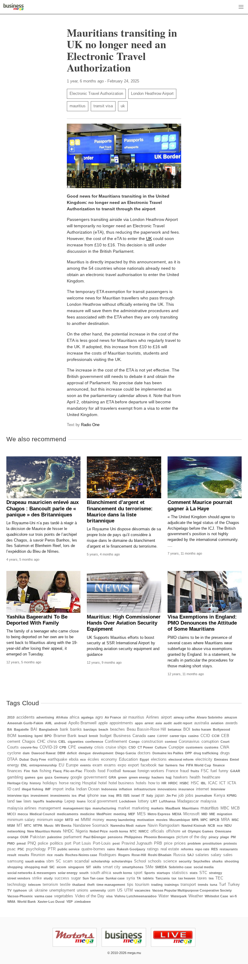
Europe (72, 765)
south (84, 873)
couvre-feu (29, 747)
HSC (195, 783)
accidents (25, 717)
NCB (211, 825)
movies (162, 820)
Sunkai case (115, 878)
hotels (141, 783)
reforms (187, 849)
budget (106, 736)
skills (97, 867)
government (95, 777)
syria (130, 878)
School (140, 861)
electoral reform (181, 759)
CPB (62, 747)
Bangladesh (48, 729)
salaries (202, 855)
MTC (27, 825)
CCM (215, 736)
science (170, 861)
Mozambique (179, 820)
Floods (90, 771)
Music (49, 825)
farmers (171, 765)
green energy (139, 777)
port (68, 843)
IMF (48, 789)
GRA (112, 777)
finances (14, 771)
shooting (231, 861)
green (122, 777)
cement (13, 741)
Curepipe (176, 747)
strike (37, 878)
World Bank (26, 901)
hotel (102, 783)
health (195, 777)
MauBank (172, 808)
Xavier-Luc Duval (51, 901)
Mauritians (190, 808)
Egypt (144, 759)
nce (220, 825)
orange (12, 837)
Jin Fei (171, 795)
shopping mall (35, 867)
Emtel (234, 759)
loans (81, 801)
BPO (48, 736)
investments (60, 795)
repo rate (202, 849)
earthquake (57, 759)
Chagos (28, 741)
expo (122, 765)
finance (219, 765)
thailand (78, 884)
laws (27, 801)
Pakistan (37, 837)
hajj (168, 777)
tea (211, 878)
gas (40, 777)
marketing (140, 808)
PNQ (32, 843)
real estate (170, 849)
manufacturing (104, 808)
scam (68, 861)
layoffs (38, 801)
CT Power (145, 747)
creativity (85, 747)
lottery (143, 801)
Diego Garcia (125, 753)
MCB (235, 808)
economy (109, 759)
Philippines (133, 837)
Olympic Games (200, 831)
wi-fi (233, 896)
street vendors (18, 878)
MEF (131, 814)
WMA (11, 901)
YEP (69, 901)
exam (97, 765)
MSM (11, 825)
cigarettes (75, 741)
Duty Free (38, 759)
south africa (100, 873)
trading (157, 884)
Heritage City (17, 783)
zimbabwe (82, 901)
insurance (186, 789)
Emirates (221, 759)
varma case (43, 896)
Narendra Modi (122, 825)
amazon (230, 717)
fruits (195, 771)
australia (201, 723)
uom (111, 890)
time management (110, 884)
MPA (195, 820)
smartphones (132, 867)
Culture (161, 747)
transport (188, 884)
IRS (119, 795)
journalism (203, 795)
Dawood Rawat (43, 753)
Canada (139, 736)
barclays (90, 729)
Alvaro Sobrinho (210, 717)
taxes (202, 878)
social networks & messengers (31, 873)
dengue (85, 753)
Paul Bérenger (94, 837)
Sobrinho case (180, 867)
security (185, 861)
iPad (81, 795)
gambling (15, 777)
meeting (119, 814)
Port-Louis (102, 843)
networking (16, 831)
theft (91, 884)
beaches (117, 729)
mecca (23, 814)
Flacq (57, 771)
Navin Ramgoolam (164, 825)
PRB (158, 843)
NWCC (144, 831)
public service (68, 849)
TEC (219, 878)
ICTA (231, 783)
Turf (222, 884)
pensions (115, 837)
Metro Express (159, 814)
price (168, 843)
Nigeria (82, 831)
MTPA (37, 825)
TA (139, 878)
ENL (24, 765)
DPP (188, 753)
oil (184, 831)
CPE (72, 747)
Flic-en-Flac (73, 771)
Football (114, 771)
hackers (158, 777)
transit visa (103, 106)
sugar (76, 878)
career (162, 736)
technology (16, 884)
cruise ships (116, 747)
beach (103, 729)
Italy (149, 795)
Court (225, 741)
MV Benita (63, 825)
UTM (128, 890)
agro (99, 717)
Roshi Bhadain (159, 855)
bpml (38, 736)
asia (158, 723)
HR (164, 783)
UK (149, 238)
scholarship (100, 861)
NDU (228, 825)
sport (138, 873)
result (11, 855)
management (49, 808)
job (181, 795)
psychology (36, 849)
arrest (149, 723)
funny (223, 771)
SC (58, 861)
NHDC (68, 831)
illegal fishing (32, 789)
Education (128, 759)
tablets (148, 878)
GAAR (235, 771)
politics (56, 843)
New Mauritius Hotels (44, 831)
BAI (34, 729)
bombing (25, 736)
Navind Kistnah (193, 825)
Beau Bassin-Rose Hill (146, 729)
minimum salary (21, 820)
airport (166, 717)
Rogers (124, 855)
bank (64, 729)
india (69, 788)
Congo (134, 741)
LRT (154, 801)
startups (163, 873)
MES (141, 814)
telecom (34, 884)
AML (48, 723)
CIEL (62, 741)
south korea (122, 873)
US (119, 890)
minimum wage (50, 820)
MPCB (214, 820)
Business (122, 735)
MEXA (176, 814)
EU (61, 765)
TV (9, 890)
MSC (235, 820)
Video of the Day (89, 896)
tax (173, 878)
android (60, 723)
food (101, 771)
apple (103, 723)
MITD (69, 820)
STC (203, 873)
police (43, 843)
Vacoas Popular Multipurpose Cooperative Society (192, 890)
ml (77, 820)
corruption (210, 741)
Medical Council (42, 814)
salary (216, 855)
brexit (93, 736)
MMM (86, 820)
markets (157, 808)
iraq (111, 795)
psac (11, 849)
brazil (82, 736)
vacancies (142, 890)
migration (224, 814)
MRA (225, 820)
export (133, 765)
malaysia (208, 801)
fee (181, 765)
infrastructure (145, 789)
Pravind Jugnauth (137, 843)
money (98, 820)
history (35, 783)
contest (171, 741)
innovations (167, 789)
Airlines (152, 717)
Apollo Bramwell (82, 723)
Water (163, 896)
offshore (173, 831)
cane (151, 736)
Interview (218, 789)
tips (130, 884)
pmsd (21, 843)
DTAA (12, 759)
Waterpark (179, 896)
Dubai (24, 759)
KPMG (232, 795)
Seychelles (201, 861)
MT (19, 825)
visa (109, 896)
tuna (213, 884)
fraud (184, 771)
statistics (180, 873)
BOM (11, 736)
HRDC (173, 783)
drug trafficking (206, 753)
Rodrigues (107, 855)
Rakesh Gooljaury (131, 849)
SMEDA (161, 867)
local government (102, 801)
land (11, 801)
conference (94, 741)
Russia (179, 855)
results (23, 855)
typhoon (20, 890)
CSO (132, 747)
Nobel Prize (99, 831)
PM (233, 837)
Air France (113, 717)
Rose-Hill (139, 855)
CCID (205, 736)
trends (203, 884)
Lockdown (127, 801)
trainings (172, 884)
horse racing (69, 783)
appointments (121, 723)
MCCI (11, 814)
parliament (73, 837)
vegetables (63, 896)
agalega (87, 717)
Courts (13, 747)
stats (193, 873)
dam (26, 753)
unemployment (62, 890)
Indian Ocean (88, 789)
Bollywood (221, 729)
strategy (215, 873)
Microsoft (191, 814)
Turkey (234, 884)
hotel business (121, 783)
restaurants (229, 849)
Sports (149, 873)
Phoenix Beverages (159, 837)
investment (39, 795)
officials (157, 831)
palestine (54, 837)
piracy (213, 837)
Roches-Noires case (81, 855)
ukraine (41, 890)
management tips (77, 808)
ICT (222, 783)
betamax (174, 729)
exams (110, 765)
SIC (52, 867)
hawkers (180, 777)
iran (103, 795)
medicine (87, 814)
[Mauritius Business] (13, 7)
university (98, 890)
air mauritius (133, 717)
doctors (144, 753)
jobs (189, 795)
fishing (45, 771)
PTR (52, 849)
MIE (212, 814)
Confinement (116, 741)
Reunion (38, 855)
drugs (225, 753)
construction (152, 741)
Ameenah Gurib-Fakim (25, 723)
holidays (50, 783)
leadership (54, 801)
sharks (217, 861)
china (52, 741)
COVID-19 (48, 747)
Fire (27, 771)
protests (230, 843)
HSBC (184, 783)
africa (74, 717)
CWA (224, 747)
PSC (21, 849)
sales (228, 855)
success (61, 878)
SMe (149, 867)
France (172, 771)
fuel (213, 771)
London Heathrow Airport (152, 94)
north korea (118, 831)
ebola (73, 759)
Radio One (90, 425)
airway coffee (184, 717)
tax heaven (186, 878)
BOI (186, 729)
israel (135, 795)
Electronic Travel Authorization (96, 94)
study (48, 878)
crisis (99, 747)
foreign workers (151, 771)
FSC (205, 771)
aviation (217, 723)
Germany (61, 777)
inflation (125, 789)
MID (204, 814)
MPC (204, 820)
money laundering (120, 820)
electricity (203, 759)
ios (74, 795)
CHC (41, 741)
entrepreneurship (43, 765)
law (19, 801)
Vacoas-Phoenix (20, 896)
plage (224, 837)
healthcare (211, 777)
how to (154, 783)
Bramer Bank (65, 736)
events (85, 765)
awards (231, 723)
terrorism (50, 884)
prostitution (212, 843)
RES (214, 849)
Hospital (89, 783)
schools (155, 861)
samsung (15, 861)
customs (211, 747)
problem (194, 843)
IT (143, 795)
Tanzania (162, 878)
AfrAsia (62, 717)
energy (13, 765)
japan (159, 795)
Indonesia (109, 789)
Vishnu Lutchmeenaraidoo (135, 896)
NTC (133, 831)
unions (82, 890)
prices (180, 843)
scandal (81, 861)
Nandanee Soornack (91, 825)
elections (159, 759)
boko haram (201, 729)
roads (59, 855)
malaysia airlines (22, 808)
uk (123, 106)
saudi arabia (34, 861)
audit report (183, 723)
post (116, 843)
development (103, 753)
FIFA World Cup (198, 765)
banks (76, 729)
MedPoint (104, 814)
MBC (224, 808)
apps (139, 723)
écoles (93, 759)
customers (194, 747)
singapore (76, 867)
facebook (149, 765)
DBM (61, 753)
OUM (24, 837)
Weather (195, 896)
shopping (15, 867)
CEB (225, 736)
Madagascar (188, 801)
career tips (178, 736)
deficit (72, 753)
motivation (145, 820)
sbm (50, 861)
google (76, 777)
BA (9, 729)
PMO (11, 843)
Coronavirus (189, 741)
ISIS (126, 795)
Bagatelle (21, 729)
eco (83, 759)
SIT (88, 867)
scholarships (122, 861)
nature (140, 825)
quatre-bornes (93, 849)
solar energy (67, 873)
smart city (111, 867)
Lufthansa (167, 801)
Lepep (69, 801)
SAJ (190, 855)
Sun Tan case (93, 878)
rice (50, 855)
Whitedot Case (216, 896)
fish (35, 771)
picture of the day (191, 837)
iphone (93, 795)
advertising (45, 717)
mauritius (78, 106)
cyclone (14, 753)
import (58, 789)
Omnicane (223, 831)
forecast (129, 771)
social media (204, 867)
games (30, 777)
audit (168, 723)
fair (161, 765)
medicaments (67, 814)
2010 (11, 717)
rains (111, 849)
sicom (61, 867)
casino (193, 736)
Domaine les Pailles (167, 753)
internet (202, 789)
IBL (203, 783)
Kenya (219, 795)
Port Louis (82, 843)
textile (65, 884)
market (124, 808)
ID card (13, 789)
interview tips (18, 795)
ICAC (212, 783)
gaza (48, 777)
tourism (142, 884)
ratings (153, 849)
